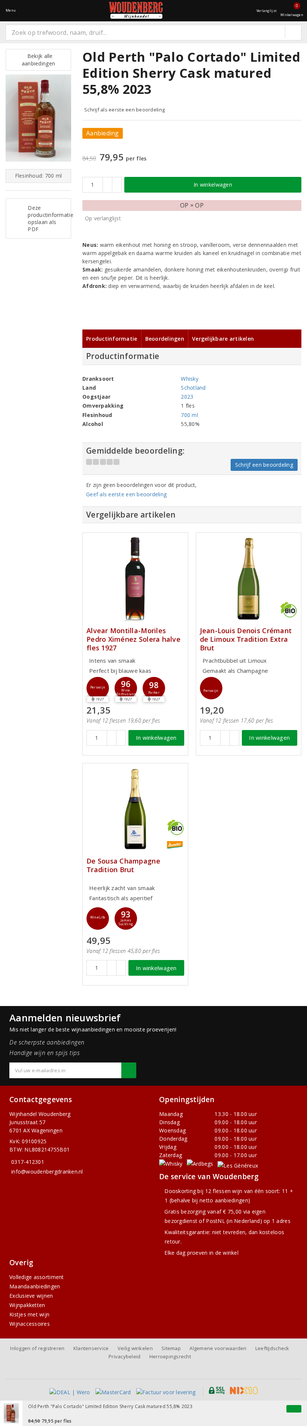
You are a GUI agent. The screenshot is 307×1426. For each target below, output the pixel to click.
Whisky (189, 378)
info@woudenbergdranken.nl (47, 1171)
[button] (97, 688)
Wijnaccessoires (29, 1323)
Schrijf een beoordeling (264, 464)
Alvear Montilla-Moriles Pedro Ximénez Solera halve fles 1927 (133, 639)
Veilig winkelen (135, 1348)
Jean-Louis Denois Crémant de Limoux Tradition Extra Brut (246, 639)
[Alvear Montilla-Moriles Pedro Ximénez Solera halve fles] (135, 579)
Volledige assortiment (36, 1277)
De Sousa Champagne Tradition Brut (123, 865)
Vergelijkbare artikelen (223, 338)
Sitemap (171, 1348)
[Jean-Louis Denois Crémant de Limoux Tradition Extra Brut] (248, 579)
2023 (187, 396)
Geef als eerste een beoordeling (126, 494)
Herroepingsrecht (170, 1356)
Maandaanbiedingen (34, 1286)
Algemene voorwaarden (217, 1348)
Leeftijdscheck (272, 1348)
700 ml (189, 414)
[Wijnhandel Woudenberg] (135, 10)
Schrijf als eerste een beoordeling (124, 109)
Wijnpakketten (27, 1305)
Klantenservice (91, 1348)
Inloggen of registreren (37, 1348)
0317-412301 (27, 1161)
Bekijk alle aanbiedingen (38, 59)
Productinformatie (111, 338)
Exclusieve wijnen (31, 1295)
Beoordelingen (164, 338)
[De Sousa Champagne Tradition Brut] (135, 809)
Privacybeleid (124, 1356)
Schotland (193, 387)
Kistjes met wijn (29, 1314)
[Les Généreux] (238, 1165)
